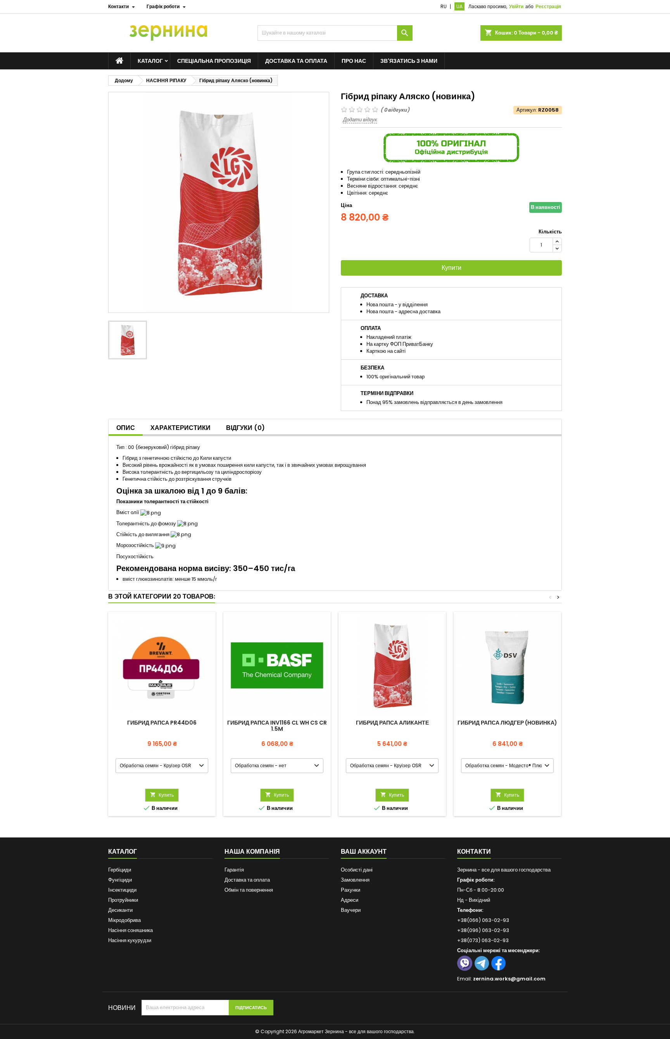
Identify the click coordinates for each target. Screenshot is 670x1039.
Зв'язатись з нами (408, 61)
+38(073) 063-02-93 (483, 940)
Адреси (349, 900)
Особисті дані (357, 869)
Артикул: (526, 110)
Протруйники (123, 900)
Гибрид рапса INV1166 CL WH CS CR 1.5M (277, 726)
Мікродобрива (124, 920)
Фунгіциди (120, 880)
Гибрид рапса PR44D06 (162, 723)
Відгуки (245, 427)
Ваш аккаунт (364, 851)
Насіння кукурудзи (129, 940)
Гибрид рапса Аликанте (392, 723)
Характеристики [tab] (180, 427)
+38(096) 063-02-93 (483, 930)
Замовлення (355, 880)
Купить (162, 795)
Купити (451, 267)
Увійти (516, 6)
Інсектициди (122, 890)
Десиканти (120, 910)
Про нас (354, 61)
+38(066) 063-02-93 (483, 920)
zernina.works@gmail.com (509, 978)
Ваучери (351, 910)
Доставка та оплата (296, 61)
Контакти (474, 851)
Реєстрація (548, 6)
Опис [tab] (125, 427)
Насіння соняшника (130, 930)
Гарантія (234, 869)
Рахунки (350, 890)
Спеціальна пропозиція (214, 61)
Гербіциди (119, 869)
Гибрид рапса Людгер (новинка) (507, 723)
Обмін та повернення (248, 890)
